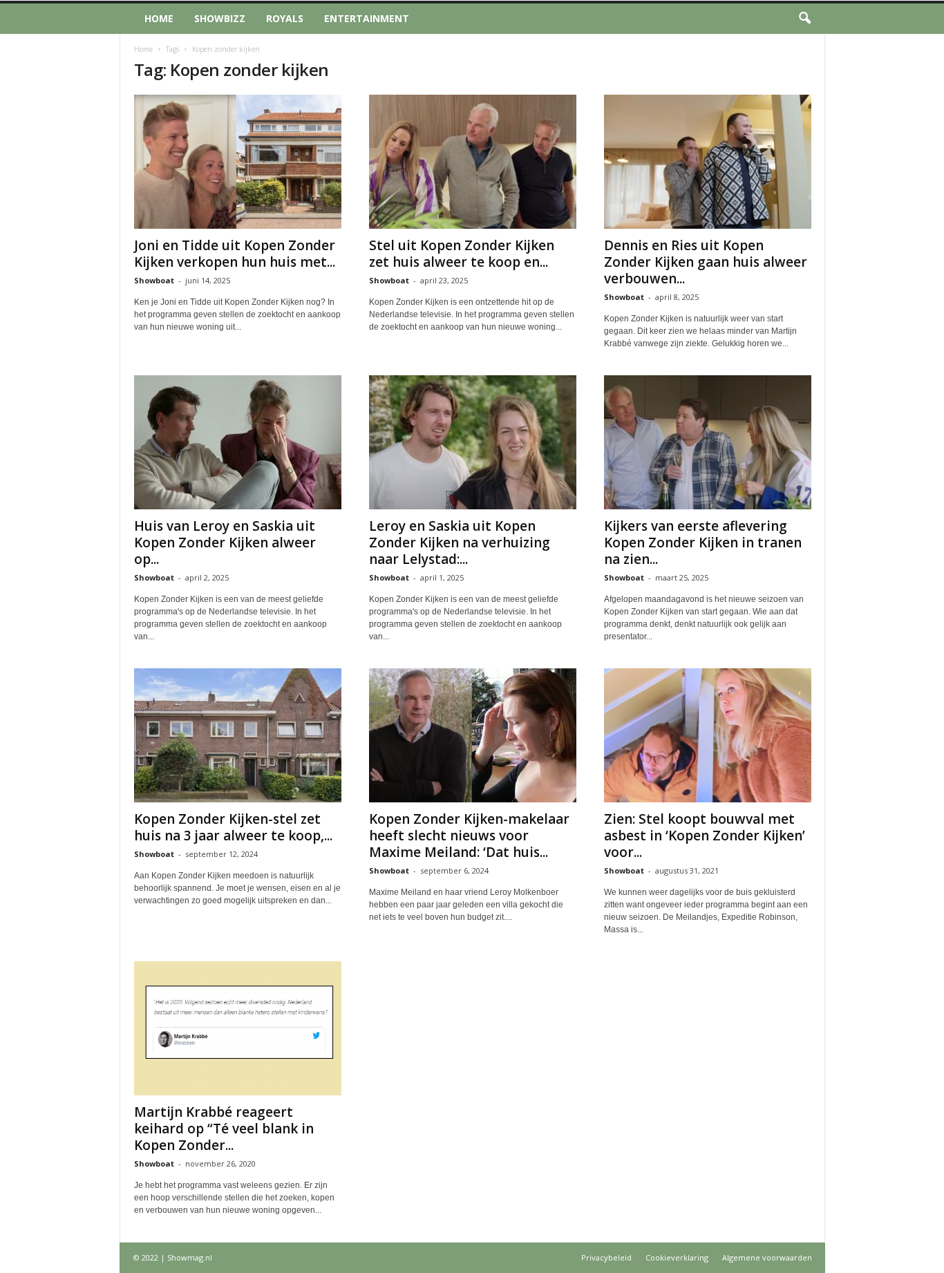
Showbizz (219, 18)
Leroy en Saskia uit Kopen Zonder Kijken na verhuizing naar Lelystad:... (459, 542)
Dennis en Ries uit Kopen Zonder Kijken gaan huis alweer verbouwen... (705, 261)
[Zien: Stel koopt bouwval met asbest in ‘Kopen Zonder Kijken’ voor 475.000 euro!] (707, 735)
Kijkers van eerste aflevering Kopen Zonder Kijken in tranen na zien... (703, 542)
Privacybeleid (606, 1257)
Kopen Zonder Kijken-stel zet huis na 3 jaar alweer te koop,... (233, 827)
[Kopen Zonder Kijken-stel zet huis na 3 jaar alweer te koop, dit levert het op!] (237, 735)
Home (158, 18)
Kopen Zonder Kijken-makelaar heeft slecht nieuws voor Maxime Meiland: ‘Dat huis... (469, 835)
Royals (284, 18)
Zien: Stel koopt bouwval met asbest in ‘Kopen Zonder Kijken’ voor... (704, 835)
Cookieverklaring (676, 1257)
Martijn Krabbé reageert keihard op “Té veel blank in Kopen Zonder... (224, 1128)
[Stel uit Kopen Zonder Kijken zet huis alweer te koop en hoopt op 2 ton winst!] (472, 162)
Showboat (154, 280)
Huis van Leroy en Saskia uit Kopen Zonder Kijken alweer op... (225, 542)
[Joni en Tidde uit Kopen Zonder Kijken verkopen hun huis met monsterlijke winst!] (237, 162)
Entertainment (366, 18)
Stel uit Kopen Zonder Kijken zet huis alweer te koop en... (461, 253)
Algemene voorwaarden (767, 1257)
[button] (804, 18)
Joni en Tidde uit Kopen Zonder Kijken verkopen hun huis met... (234, 253)
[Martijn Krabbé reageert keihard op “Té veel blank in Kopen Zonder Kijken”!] (237, 1028)
